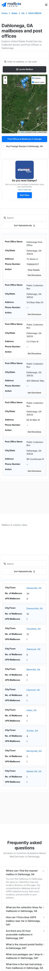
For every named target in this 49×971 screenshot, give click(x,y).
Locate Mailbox (26, 69)
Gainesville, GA (34, 588)
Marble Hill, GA (34, 771)
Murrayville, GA (34, 751)
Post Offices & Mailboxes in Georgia (25, 139)
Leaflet (22, 132)
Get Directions (34, 275)
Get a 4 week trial (24, 190)
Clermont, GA (33, 690)
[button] (24, 86)
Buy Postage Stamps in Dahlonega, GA (24, 146)
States (14, 13)
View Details (34, 270)
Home (4, 13)
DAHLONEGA (34, 13)
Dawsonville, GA (35, 608)
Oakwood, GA (33, 649)
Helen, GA (31, 710)
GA (22, 13)
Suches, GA (32, 730)
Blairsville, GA (33, 669)
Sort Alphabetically (23, 225)
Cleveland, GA (34, 628)
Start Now (24, 195)
